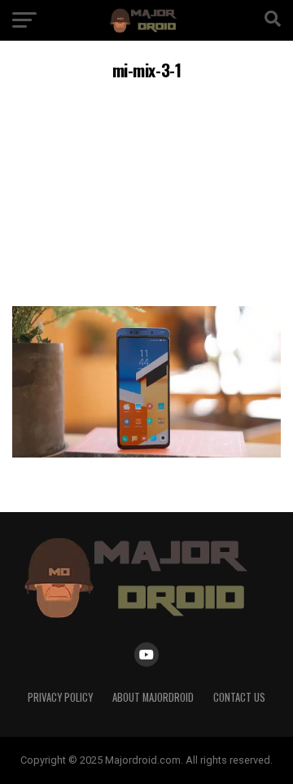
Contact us (239, 697)
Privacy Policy (60, 697)
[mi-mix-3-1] (146, 453)
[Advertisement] (146, 191)
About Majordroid (153, 697)
